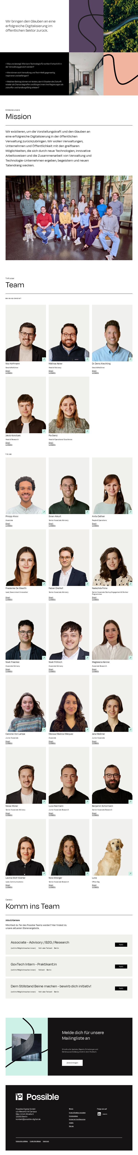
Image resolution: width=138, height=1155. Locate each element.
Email (8, 371)
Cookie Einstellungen (35, 1141)
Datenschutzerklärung (22, 1141)
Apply (121, 944)
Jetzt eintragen (72, 1063)
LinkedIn (9, 373)
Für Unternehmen (73, 1116)
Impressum (46, 1141)
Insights (71, 1123)
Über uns (71, 1126)
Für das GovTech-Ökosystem (77, 1119)
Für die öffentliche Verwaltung (77, 1112)
